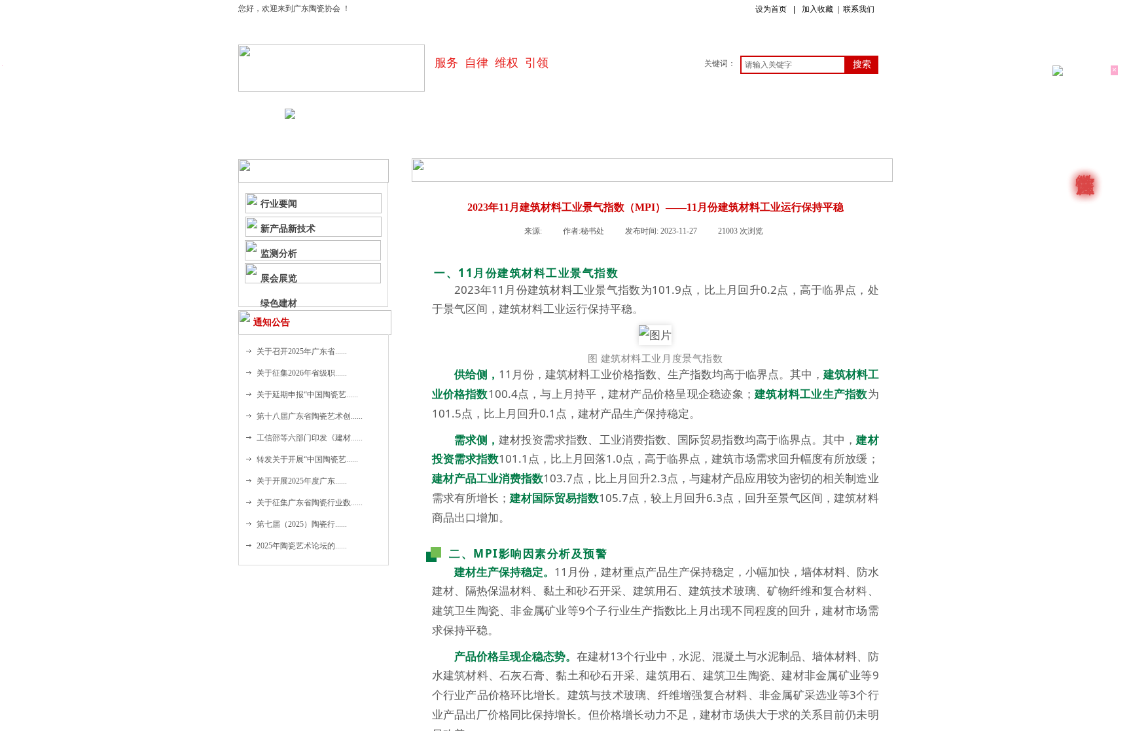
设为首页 (771, 9)
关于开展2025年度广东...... (302, 481)
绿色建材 (278, 303)
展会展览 (278, 278)
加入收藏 (817, 9)
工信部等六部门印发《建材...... (310, 437)
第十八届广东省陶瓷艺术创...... (310, 416)
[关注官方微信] (1085, 163)
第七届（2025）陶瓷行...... (302, 524)
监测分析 (278, 253)
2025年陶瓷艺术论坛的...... (302, 545)
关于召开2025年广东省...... (302, 351)
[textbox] (793, 65)
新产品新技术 (287, 228)
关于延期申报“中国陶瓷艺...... (307, 394)
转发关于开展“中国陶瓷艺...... (307, 459)
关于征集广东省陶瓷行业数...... (310, 502)
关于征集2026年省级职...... (302, 373)
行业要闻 (278, 203)
